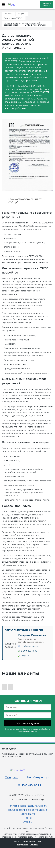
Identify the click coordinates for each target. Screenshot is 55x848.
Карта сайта (27, 813)
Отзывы (27, 821)
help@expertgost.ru (30, 646)
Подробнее (22, 844)
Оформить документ (27, 723)
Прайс (27, 817)
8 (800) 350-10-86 (29, 651)
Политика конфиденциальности (27, 805)
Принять (34, 844)
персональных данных (27, 731)
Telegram (25, 656)
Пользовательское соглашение (27, 809)
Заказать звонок (46, 4)
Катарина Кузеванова (32, 635)
